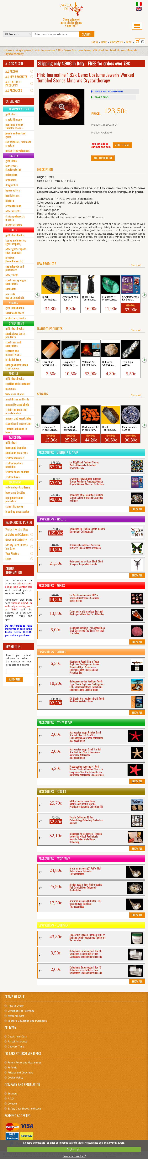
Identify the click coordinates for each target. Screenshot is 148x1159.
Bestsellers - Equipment (54, 925)
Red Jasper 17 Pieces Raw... (90, 428)
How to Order (16, 1005)
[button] (40, 294)
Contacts (12, 1103)
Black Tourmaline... (49, 298)
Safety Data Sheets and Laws (16, 546)
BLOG (128, 42)
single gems (23, 50)
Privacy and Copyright (20, 1072)
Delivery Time (16, 1046)
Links (8, 558)
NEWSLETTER (12, 646)
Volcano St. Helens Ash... (89, 363)
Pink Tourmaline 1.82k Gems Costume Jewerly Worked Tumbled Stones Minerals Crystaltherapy (70, 52)
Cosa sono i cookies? (74, 1156)
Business (13, 1093)
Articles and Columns (17, 534)
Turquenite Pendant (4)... (70, 363)
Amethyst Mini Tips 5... (70, 298)
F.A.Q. (11, 1098)
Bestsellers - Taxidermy (54, 859)
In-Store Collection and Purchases (27, 1020)
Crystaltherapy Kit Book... (130, 298)
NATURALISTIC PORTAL (18, 522)
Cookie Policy (15, 1077)
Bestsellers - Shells (52, 585)
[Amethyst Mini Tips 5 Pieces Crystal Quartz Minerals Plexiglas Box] (70, 284)
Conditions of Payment (21, 1010)
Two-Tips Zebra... (127, 363)
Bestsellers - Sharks (52, 652)
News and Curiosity (16, 539)
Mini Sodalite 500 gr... (129, 428)
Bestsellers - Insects (52, 519)
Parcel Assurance (17, 1041)
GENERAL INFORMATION (13, 570)
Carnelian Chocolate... (49, 363)
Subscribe (14, 679)
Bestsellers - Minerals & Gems (58, 453)
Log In (95, 42)
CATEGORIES (12, 101)
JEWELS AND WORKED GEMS (109, 91)
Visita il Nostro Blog (16, 529)
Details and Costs (18, 1036)
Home (104, 42)
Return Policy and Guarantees (24, 1062)
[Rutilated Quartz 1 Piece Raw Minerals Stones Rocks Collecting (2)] (110, 349)
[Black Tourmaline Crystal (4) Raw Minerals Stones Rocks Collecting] (110, 415)
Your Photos (12, 553)
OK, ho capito (74, 1149)
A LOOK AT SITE (14, 63)
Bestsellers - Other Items (55, 723)
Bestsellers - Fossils (52, 791)
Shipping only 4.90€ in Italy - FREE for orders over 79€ (84, 63)
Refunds (12, 1067)
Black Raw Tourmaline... (89, 298)
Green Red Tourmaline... (69, 428)
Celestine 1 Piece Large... (50, 428)
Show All (136, 265)
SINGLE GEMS (101, 97)
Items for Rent (16, 1015)
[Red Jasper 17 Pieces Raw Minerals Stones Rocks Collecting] (90, 415)
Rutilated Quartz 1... (108, 363)
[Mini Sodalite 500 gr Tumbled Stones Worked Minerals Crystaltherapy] (130, 415)
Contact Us (116, 42)
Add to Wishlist (103, 158)
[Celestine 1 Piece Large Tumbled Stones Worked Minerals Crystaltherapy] (50, 415)
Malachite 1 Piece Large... (110, 298)
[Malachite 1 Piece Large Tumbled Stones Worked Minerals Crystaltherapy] (110, 284)
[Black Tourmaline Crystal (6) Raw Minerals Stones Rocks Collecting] (50, 284)
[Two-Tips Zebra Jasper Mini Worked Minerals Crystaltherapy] (130, 349)
